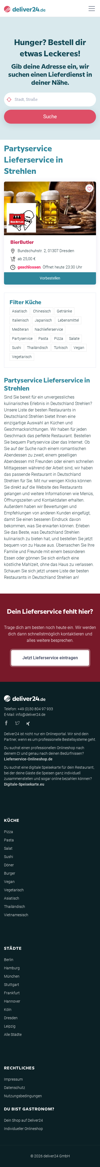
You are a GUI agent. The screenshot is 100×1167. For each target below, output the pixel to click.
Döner (9, 865)
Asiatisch (19, 311)
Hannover (12, 1001)
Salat (8, 848)
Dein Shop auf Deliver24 (23, 1120)
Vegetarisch (22, 357)
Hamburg (12, 968)
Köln (7, 1009)
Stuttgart (11, 984)
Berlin (8, 960)
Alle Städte (13, 1034)
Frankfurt (12, 993)
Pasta (43, 338)
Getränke (64, 311)
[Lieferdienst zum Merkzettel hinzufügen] (89, 188)
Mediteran (20, 329)
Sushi (16, 347)
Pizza (58, 338)
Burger (9, 873)
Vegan (79, 347)
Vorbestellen (50, 278)
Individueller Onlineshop (23, 1128)
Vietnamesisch (16, 915)
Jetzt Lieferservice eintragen (50, 657)
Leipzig (9, 1026)
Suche (50, 116)
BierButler (22, 241)
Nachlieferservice (49, 329)
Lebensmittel (68, 320)
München (11, 976)
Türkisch (61, 347)
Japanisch (43, 320)
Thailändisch (37, 347)
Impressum (13, 1079)
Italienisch (20, 320)
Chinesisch (42, 311)
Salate (74, 338)
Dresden (11, 1018)
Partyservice (22, 338)
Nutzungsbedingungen (23, 1096)
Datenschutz (14, 1087)
